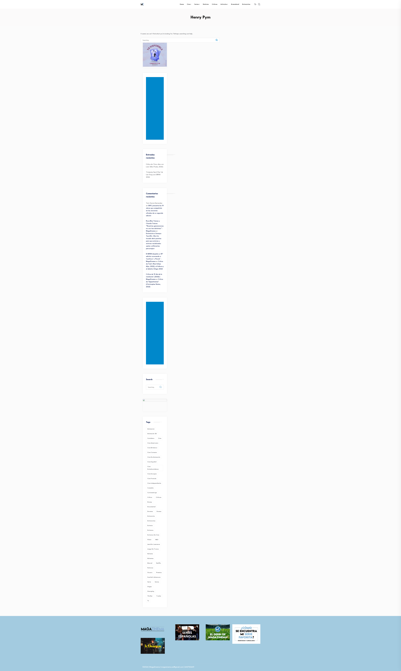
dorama (150, 511)
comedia (150, 488)
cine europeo (152, 474)
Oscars (149, 572)
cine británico (152, 447)
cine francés (151, 478)
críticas (158, 497)
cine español (151, 462)
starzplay (150, 591)
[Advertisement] (155, 108)
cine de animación (153, 457)
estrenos (150, 530)
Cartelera (150, 438)
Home (182, 4)
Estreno (150, 525)
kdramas (150, 558)
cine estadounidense (153, 468)
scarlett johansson (154, 577)
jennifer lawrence (153, 544)
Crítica (149, 497)
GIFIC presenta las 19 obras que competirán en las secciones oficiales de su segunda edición (155, 211)
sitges (149, 586)
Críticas (214, 4)
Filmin (149, 539)
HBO (156, 539)
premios (159, 572)
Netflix (158, 563)
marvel (149, 563)
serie (149, 582)
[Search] (217, 40)
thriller (149, 596)
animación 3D (152, 433)
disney (149, 502)
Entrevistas (246, 4)
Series (196, 4)
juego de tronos (153, 549)
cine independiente (154, 483)
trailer (158, 596)
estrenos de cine (153, 535)
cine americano (152, 443)
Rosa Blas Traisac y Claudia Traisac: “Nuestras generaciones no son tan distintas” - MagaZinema (155, 226)
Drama (159, 511)
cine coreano (152, 452)
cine (159, 438)
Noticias (206, 4)
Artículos (224, 4)
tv (148, 600)
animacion (150, 429)
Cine (188, 4)
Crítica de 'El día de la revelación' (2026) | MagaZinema (154, 277)
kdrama (150, 553)
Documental (151, 506)
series (157, 582)
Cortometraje (152, 492)
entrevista (151, 516)
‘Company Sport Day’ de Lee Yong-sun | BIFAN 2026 (154, 174)
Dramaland (235, 4)
